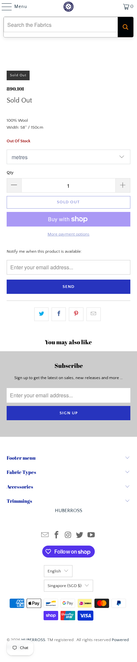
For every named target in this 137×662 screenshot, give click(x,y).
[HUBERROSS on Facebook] (57, 536)
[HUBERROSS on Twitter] (80, 536)
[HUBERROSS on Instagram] (68, 536)
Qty (10, 172)
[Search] (125, 27)
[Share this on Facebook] (59, 314)
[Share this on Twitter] (41, 314)
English (54, 571)
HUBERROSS (33, 639)
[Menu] (3, 6)
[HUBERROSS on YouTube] (91, 536)
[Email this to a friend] (93, 314)
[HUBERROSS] (68, 6)
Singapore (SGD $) (64, 585)
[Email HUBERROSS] (45, 536)
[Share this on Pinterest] (76, 314)
